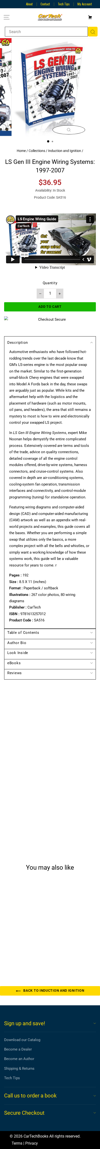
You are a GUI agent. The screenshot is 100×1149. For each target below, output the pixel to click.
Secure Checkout (24, 1113)
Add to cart (21, 953)
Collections (37, 151)
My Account (84, 3)
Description (17, 342)
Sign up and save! (24, 1023)
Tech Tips (64, 3)
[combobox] (46, 31)
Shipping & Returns (19, 1068)
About (29, 3)
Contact (45, 3)
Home (21, 151)
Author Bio (16, 643)
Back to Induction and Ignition (53, 990)
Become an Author (19, 1059)
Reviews (14, 673)
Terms (17, 1143)
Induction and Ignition (64, 151)
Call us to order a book (30, 1096)
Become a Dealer (18, 1049)
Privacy (31, 1143)
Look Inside (17, 653)
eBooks (14, 663)
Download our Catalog (22, 1040)
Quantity (50, 283)
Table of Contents (23, 632)
